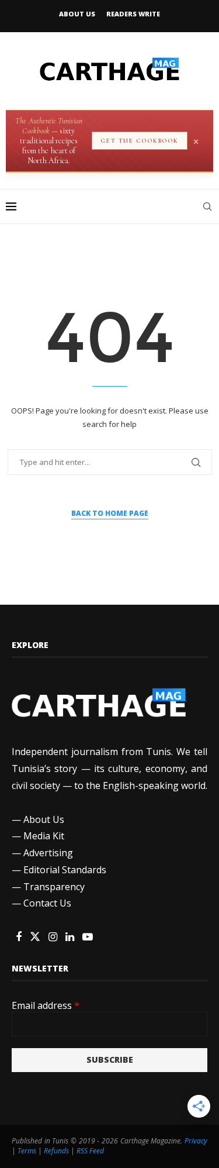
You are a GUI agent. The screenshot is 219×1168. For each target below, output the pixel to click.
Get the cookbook (139, 140)
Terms (27, 1151)
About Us (77, 13)
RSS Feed (90, 1151)
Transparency (54, 886)
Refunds (56, 1151)
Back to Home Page (109, 513)
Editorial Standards (64, 869)
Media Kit (43, 835)
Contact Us (47, 903)
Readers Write (133, 13)
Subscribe (109, 1059)
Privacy (196, 1141)
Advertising (48, 852)
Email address (45, 1005)
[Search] (207, 206)
